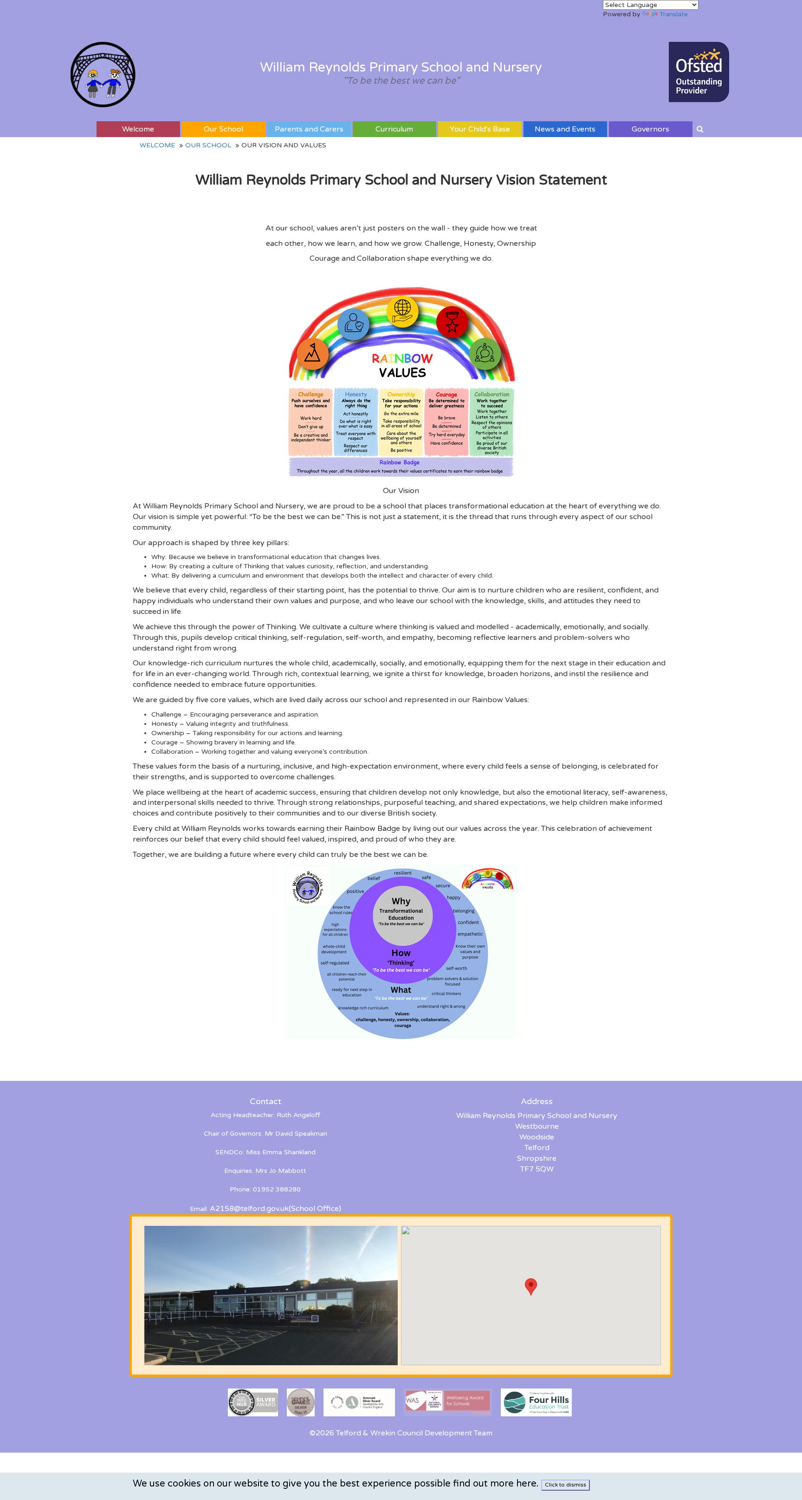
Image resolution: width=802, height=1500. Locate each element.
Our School (223, 129)
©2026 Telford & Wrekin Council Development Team (401, 1433)
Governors (650, 129)
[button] (531, 1287)
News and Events (565, 129)
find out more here (495, 1483)
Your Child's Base (480, 129)
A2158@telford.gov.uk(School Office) (275, 1208)
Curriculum (394, 129)
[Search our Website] (700, 129)
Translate (674, 14)
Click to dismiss (565, 1484)
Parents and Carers (309, 129)
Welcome (138, 129)
